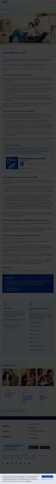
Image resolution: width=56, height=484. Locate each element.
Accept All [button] (47, 476)
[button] (47, 479)
